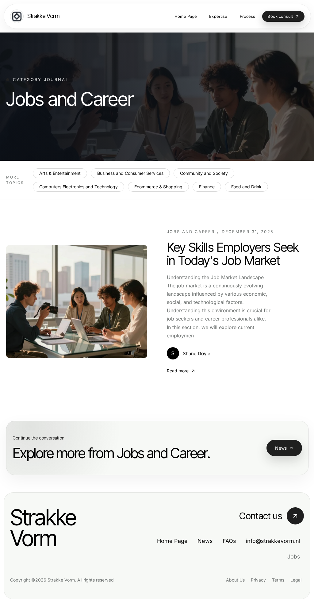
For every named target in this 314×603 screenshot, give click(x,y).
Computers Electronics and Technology (78, 186)
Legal (295, 579)
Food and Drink (246, 186)
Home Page (172, 541)
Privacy (258, 579)
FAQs (229, 541)
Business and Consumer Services (130, 173)
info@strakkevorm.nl (273, 541)
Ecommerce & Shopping (158, 186)
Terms (278, 579)
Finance (207, 186)
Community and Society (204, 173)
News (281, 448)
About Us (235, 579)
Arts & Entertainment (60, 173)
